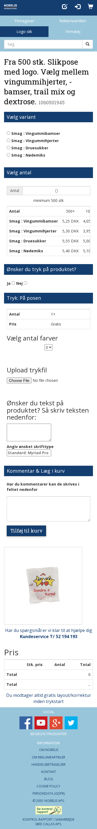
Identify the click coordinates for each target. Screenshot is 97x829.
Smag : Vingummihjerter (34, 140)
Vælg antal (19, 172)
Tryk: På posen (24, 298)
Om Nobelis (48, 749)
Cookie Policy (48, 786)
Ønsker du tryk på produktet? (41, 269)
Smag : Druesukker (29, 147)
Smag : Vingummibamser (35, 133)
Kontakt (48, 771)
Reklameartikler (72, 20)
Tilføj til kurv (26, 530)
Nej (20, 283)
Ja (9, 283)
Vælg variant (21, 117)
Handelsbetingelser (48, 764)
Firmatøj (72, 31)
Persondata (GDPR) (49, 793)
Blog (48, 779)
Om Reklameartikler (48, 757)
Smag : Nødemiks (27, 155)
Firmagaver (24, 20)
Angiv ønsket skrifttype (30, 446)
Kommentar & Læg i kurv (36, 471)
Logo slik (24, 31)
